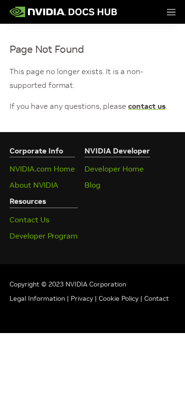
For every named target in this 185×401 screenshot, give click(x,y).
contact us (147, 106)
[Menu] (162, 11)
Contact (156, 298)
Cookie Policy (119, 298)
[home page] (63, 12)
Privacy (83, 298)
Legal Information (37, 298)
